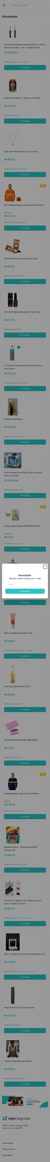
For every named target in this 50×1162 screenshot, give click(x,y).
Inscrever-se (25, 591)
